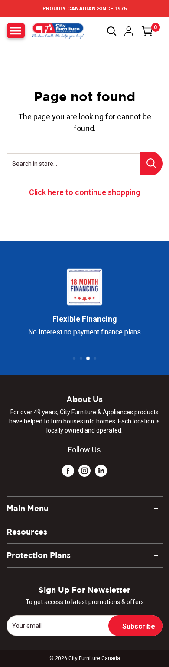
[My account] (128, 31)
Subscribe (138, 626)
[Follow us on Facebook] (68, 470)
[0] (147, 31)
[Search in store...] (151, 163)
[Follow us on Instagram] (84, 470)
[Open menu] (15, 30)
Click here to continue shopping (84, 192)
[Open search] (112, 31)
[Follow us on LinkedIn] (101, 470)
